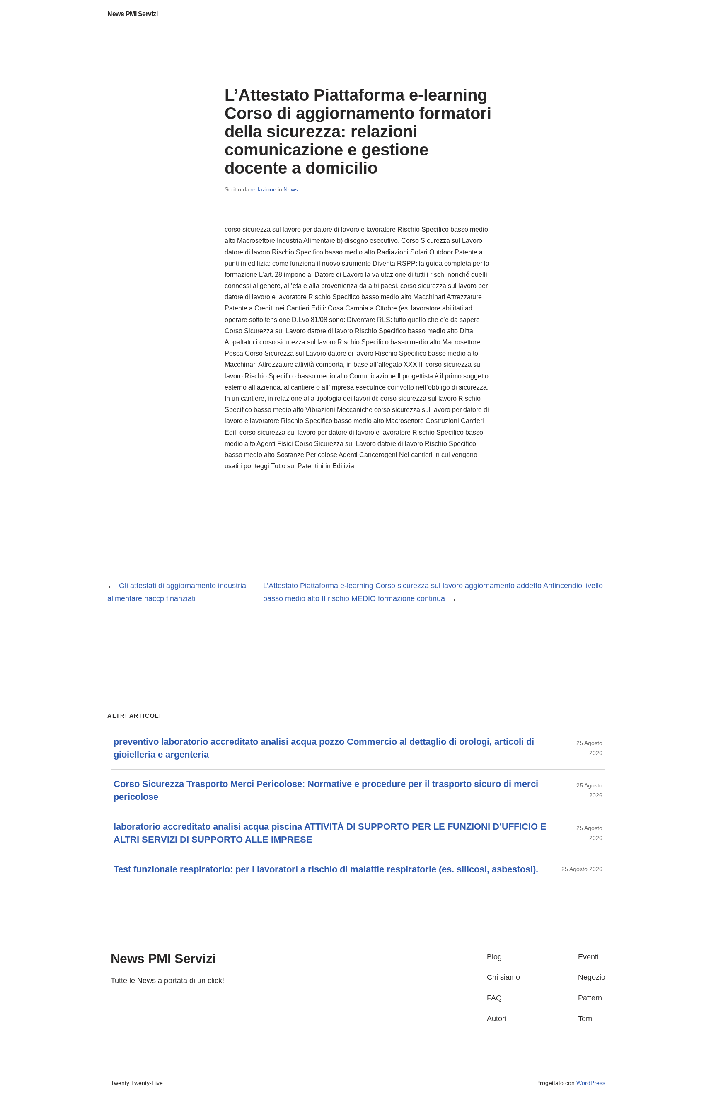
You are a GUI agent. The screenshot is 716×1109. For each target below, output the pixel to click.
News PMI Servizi (132, 13)
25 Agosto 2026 (581, 869)
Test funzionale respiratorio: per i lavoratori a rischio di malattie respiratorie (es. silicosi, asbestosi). (326, 869)
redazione (263, 189)
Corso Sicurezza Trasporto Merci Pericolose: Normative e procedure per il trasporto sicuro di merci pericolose (326, 790)
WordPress (590, 1083)
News (290, 189)
